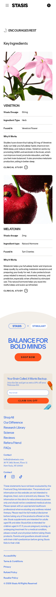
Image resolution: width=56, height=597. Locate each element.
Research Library (14, 427)
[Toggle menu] (7, 5)
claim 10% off (28, 400)
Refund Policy (10, 572)
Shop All (9, 417)
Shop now (28, 357)
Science (9, 432)
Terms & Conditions (13, 561)
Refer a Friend (12, 443)
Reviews (9, 438)
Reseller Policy (11, 578)
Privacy (7, 566)
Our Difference (13, 422)
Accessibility (10, 555)
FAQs (7, 448)
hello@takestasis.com (14, 459)
